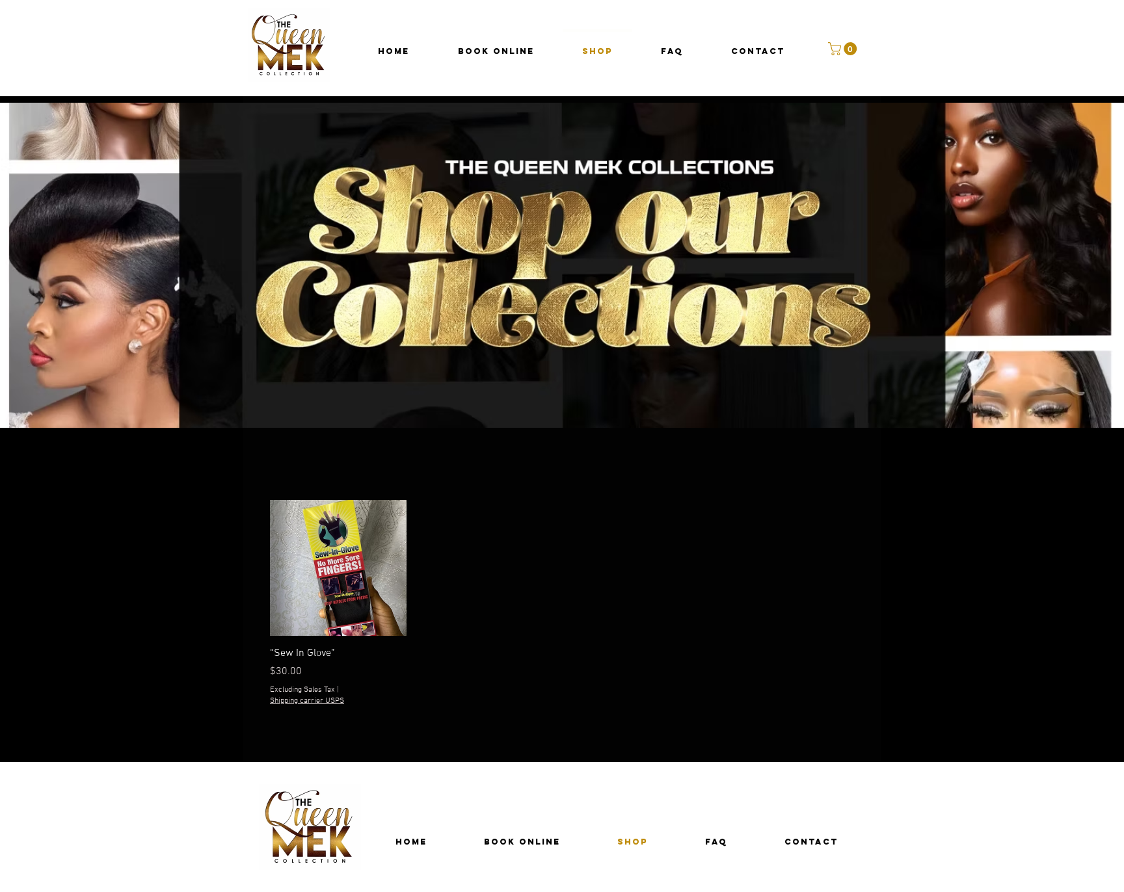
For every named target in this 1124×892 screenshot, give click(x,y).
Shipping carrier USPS (307, 700)
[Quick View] (338, 568)
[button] (844, 48)
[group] (562, 603)
